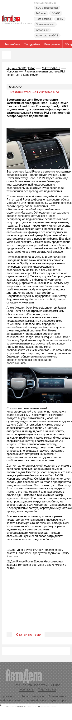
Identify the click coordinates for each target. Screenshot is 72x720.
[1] (27, 276)
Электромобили (45, 24)
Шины (59, 18)
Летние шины (57, 696)
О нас (55, 685)
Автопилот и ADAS (47, 35)
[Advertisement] (36, 605)
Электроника (52, 44)
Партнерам (47, 689)
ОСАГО (56, 13)
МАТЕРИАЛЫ (51, 68)
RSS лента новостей (31, 685)
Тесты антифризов (33, 696)
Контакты (26, 689)
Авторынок (42, 30)
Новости (12, 71)
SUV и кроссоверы (47, 7)
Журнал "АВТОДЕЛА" (21, 68)
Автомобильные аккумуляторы (46, 700)
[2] (18, 282)
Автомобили (12, 44)
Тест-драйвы (43, 18)
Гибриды (41, 13)
